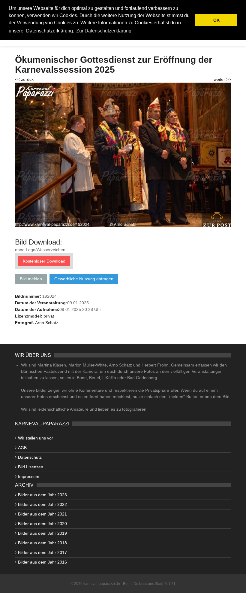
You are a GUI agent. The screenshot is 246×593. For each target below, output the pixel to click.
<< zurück (24, 79)
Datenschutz (30, 457)
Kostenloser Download (44, 261)
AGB (22, 447)
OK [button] (216, 20)
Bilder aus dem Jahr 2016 (42, 562)
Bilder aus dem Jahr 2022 (42, 504)
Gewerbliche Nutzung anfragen (83, 278)
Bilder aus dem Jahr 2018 (42, 542)
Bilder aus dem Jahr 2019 (42, 533)
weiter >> (222, 79)
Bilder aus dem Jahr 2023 (42, 494)
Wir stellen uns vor (35, 438)
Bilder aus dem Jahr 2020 (42, 523)
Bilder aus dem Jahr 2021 (42, 514)
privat (49, 316)
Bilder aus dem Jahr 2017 (42, 552)
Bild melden (31, 278)
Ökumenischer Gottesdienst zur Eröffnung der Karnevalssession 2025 (113, 65)
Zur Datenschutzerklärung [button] (103, 30)
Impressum (28, 476)
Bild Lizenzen (30, 466)
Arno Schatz (46, 322)
